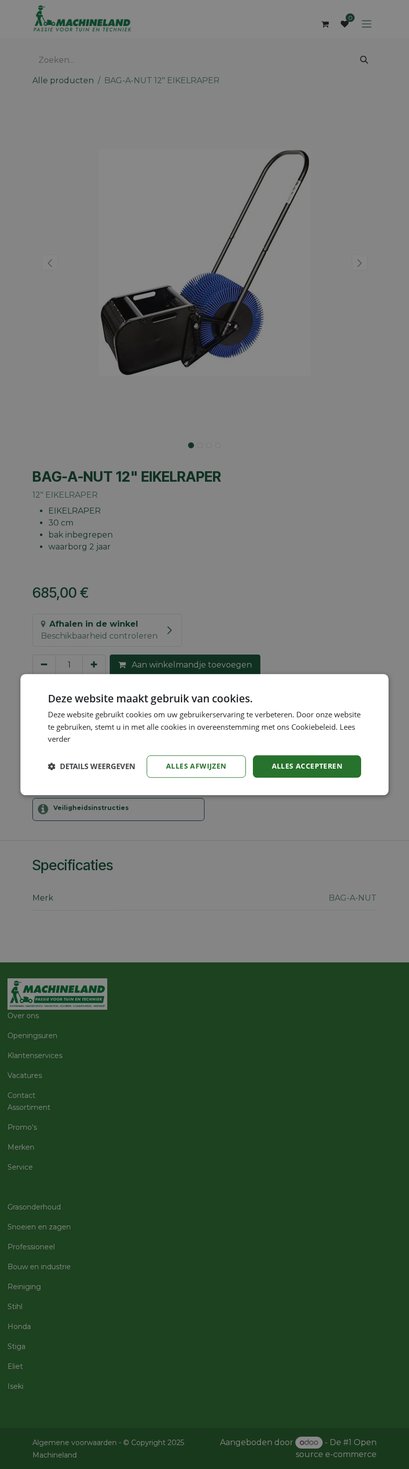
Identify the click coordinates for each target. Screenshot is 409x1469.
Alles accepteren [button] (307, 766)
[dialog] (204, 734)
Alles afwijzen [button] (196, 766)
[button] (91, 766)
